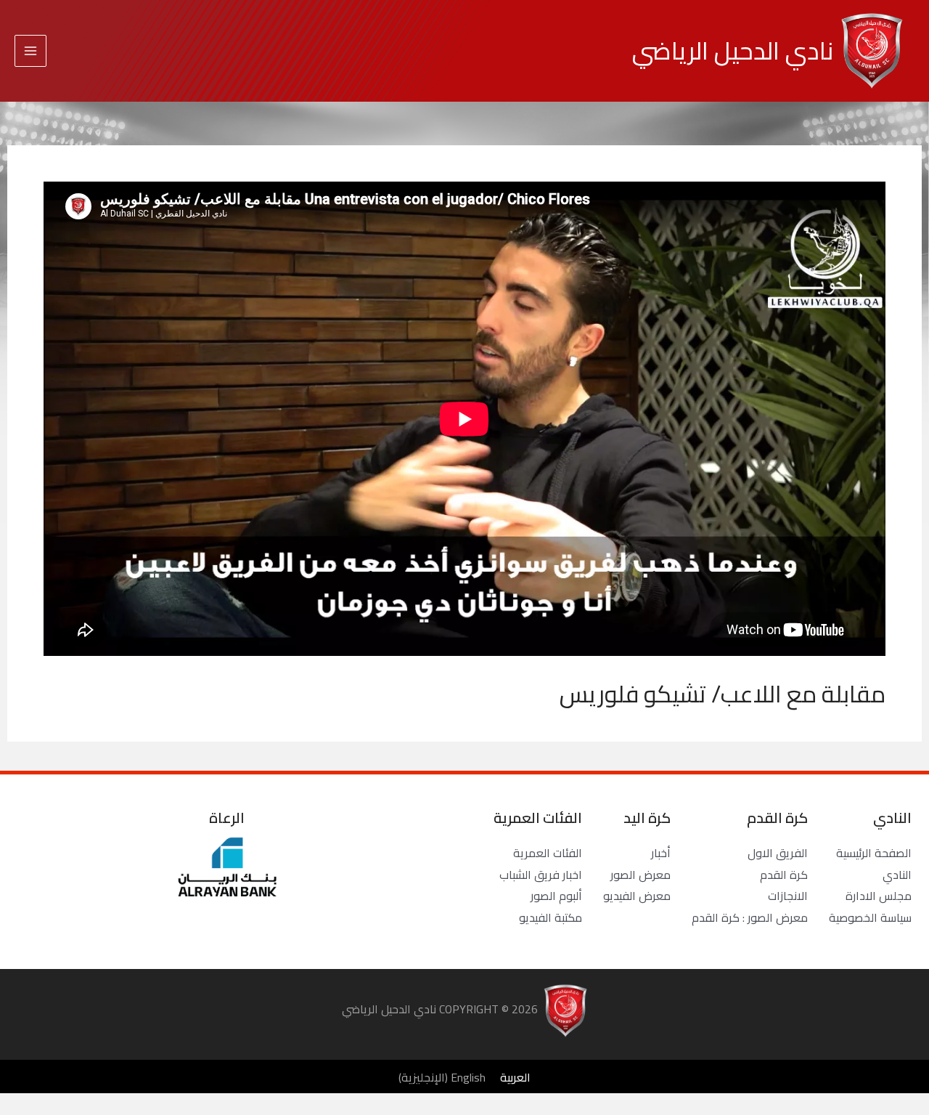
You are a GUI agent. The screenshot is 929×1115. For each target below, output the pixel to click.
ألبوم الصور (556, 896)
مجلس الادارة (879, 896)
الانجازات (788, 896)
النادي (897, 874)
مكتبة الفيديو (550, 917)
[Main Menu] (30, 51)
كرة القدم (784, 874)
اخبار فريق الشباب (540, 874)
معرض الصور (640, 874)
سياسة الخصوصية (870, 917)
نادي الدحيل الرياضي (732, 50)
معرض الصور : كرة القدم (750, 917)
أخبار (661, 853)
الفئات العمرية (547, 853)
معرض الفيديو (637, 896)
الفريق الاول (778, 853)
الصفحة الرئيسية (874, 853)
